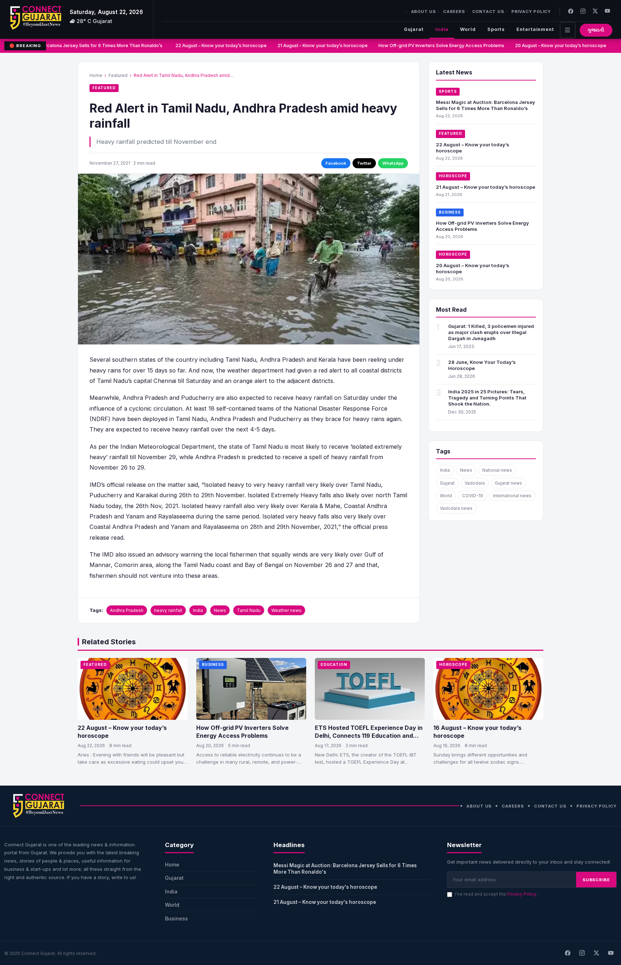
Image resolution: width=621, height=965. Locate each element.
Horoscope (453, 176)
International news (512, 495)
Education (334, 664)
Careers (454, 11)
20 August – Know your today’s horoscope (552, 45)
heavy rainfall (168, 610)
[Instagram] (583, 11)
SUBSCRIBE (596, 879)
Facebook (336, 163)
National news (497, 470)
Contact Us (488, 11)
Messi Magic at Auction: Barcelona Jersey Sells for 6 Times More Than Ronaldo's (345, 869)
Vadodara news (456, 508)
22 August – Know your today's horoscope (325, 887)
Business (450, 212)
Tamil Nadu (249, 610)
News (220, 610)
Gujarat (414, 29)
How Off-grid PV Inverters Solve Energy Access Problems (433, 45)
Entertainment (535, 29)
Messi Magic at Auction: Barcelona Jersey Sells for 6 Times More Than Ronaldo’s (485, 105)
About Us (423, 11)
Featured (118, 75)
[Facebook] (571, 11)
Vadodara (475, 483)
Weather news (286, 610)
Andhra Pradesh (126, 610)
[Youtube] (607, 11)
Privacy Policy (531, 11)
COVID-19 (472, 495)
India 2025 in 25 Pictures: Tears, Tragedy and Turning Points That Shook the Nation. (487, 398)
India (441, 29)
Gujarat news (508, 483)
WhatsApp (393, 163)
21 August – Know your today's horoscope (324, 902)
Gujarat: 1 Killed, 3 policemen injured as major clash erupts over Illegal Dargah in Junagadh (491, 332)
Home (95, 75)
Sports (496, 29)
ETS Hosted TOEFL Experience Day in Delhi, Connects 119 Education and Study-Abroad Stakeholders (369, 735)
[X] (596, 953)
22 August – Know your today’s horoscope (213, 45)
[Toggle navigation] (567, 30)
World (467, 29)
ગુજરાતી (596, 30)
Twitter (364, 163)
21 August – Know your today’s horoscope (315, 45)
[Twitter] (595, 11)
